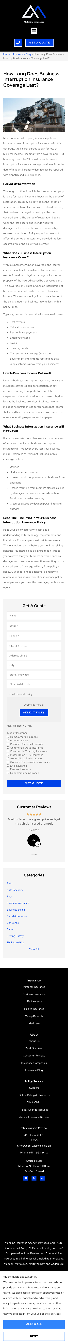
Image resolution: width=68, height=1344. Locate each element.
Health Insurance (34, 1009)
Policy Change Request (34, 1109)
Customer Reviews (34, 1055)
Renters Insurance (20, 769)
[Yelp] (42, 1178)
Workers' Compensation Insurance (30, 762)
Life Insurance (18, 765)
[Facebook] (34, 1178)
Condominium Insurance (24, 773)
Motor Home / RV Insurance (26, 755)
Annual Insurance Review (34, 1117)
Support (34, 1087)
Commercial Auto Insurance (26, 747)
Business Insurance (34, 994)
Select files (34, 712)
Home (6, 54)
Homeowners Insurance (24, 737)
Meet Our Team (34, 1048)
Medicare (34, 1023)
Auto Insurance (19, 740)
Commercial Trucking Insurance (29, 751)
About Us (34, 1041)
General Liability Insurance (26, 758)
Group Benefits (34, 1016)
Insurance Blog (22, 54)
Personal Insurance (34, 987)
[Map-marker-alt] (25, 1178)
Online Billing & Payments (34, 1095)
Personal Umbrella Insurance (27, 744)
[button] (34, 31)
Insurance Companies (34, 1063)
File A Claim (34, 1102)
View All (34, 949)
